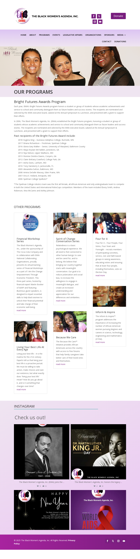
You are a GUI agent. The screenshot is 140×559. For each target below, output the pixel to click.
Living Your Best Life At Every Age (30, 348)
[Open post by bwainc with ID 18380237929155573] (41, 517)
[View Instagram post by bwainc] (66, 476)
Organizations (93, 35)
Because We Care (66, 337)
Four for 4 (101, 238)
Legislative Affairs (72, 35)
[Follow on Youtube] (100, 22)
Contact (106, 42)
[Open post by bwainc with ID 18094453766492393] (98, 452)
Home (23, 35)
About (32, 35)
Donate (118, 16)
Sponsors (109, 35)
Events (56, 35)
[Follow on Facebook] (93, 16)
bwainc (41, 427)
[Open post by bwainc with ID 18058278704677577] (41, 452)
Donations (120, 42)
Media (120, 35)
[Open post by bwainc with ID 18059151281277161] (98, 517)
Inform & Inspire (105, 312)
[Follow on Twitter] (99, 16)
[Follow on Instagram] (95, 22)
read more (21, 310)
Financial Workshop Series (28, 240)
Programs (44, 35)
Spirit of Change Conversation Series (67, 240)
